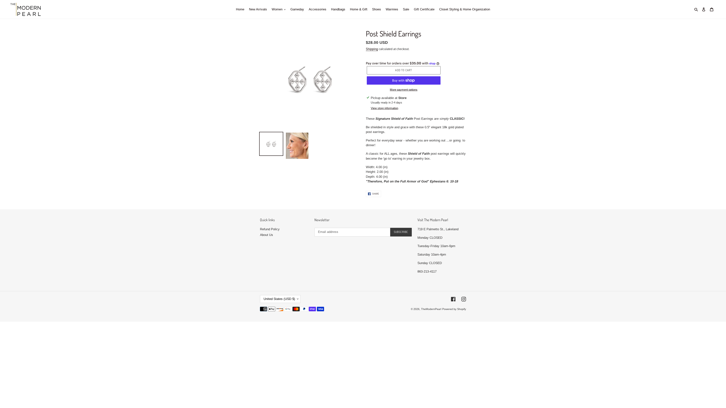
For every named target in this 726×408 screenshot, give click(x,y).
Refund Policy (270, 229)
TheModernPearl (431, 309)
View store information (384, 108)
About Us (266, 235)
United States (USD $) (279, 299)
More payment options (403, 89)
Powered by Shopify (454, 309)
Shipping (372, 49)
